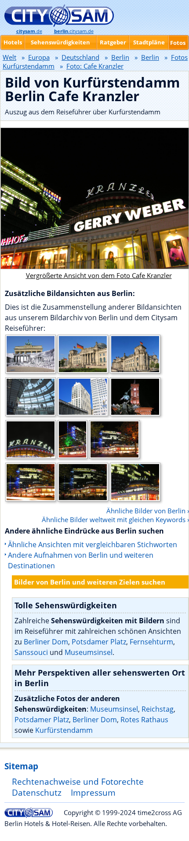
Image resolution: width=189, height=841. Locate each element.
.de (29, 31)
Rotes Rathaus (144, 719)
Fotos (177, 43)
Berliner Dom (46, 642)
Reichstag (158, 709)
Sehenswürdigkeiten (60, 42)
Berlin (120, 57)
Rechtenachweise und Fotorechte (78, 781)
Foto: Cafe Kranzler (95, 66)
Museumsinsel (89, 652)
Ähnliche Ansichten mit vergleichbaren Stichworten (92, 544)
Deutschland (80, 57)
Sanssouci (31, 652)
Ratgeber (113, 42)
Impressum (93, 792)
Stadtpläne (149, 42)
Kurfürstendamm (64, 730)
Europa (39, 57)
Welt (9, 57)
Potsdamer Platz (99, 642)
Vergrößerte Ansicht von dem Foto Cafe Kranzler (99, 275)
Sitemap (21, 766)
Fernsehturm (151, 642)
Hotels (13, 42)
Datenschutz (37, 792)
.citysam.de (74, 31)
